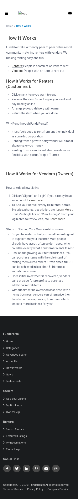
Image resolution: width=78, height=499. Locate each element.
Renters (17, 66)
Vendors (17, 70)
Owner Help (13, 412)
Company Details (57, 489)
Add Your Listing (16, 398)
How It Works (14, 367)
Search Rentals (15, 429)
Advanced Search (16, 354)
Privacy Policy (35, 489)
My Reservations (16, 442)
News (9, 374)
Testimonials (13, 381)
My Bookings (14, 405)
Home (9, 26)
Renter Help (13, 449)
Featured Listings (16, 436)
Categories (12, 348)
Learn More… (65, 209)
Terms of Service (13, 489)
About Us (11, 361)
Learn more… (36, 200)
